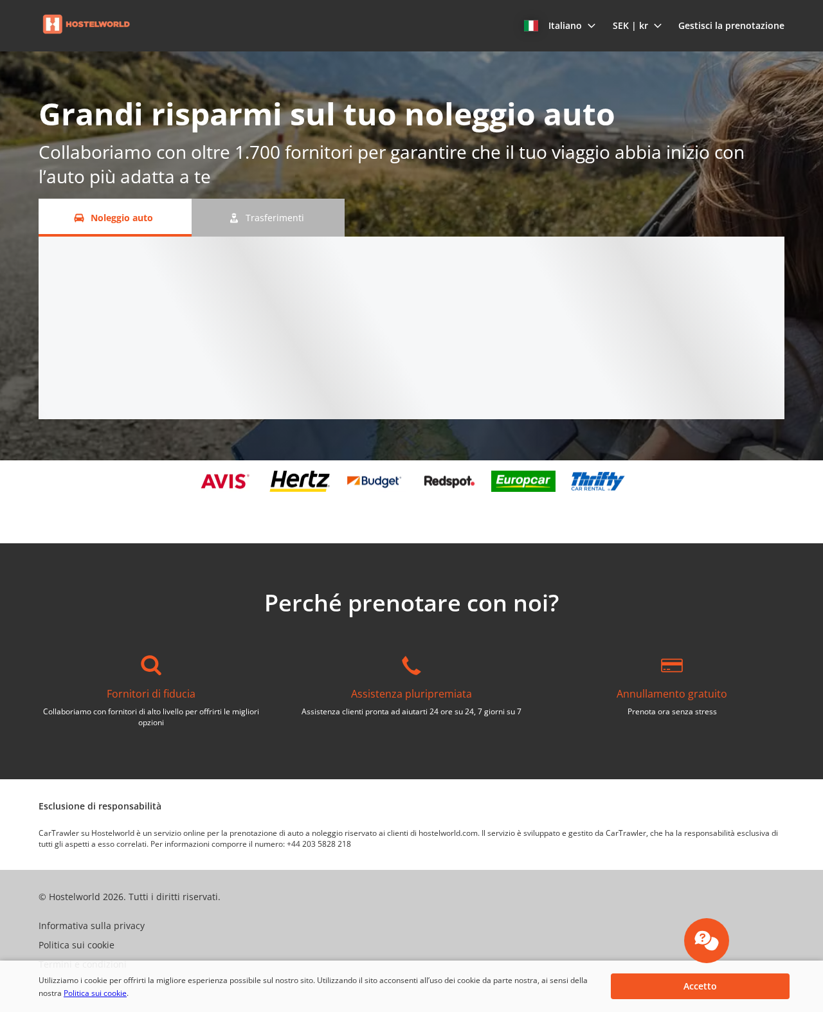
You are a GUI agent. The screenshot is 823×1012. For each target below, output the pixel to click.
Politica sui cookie (95, 993)
